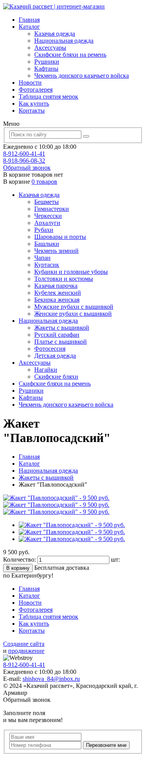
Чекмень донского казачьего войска (81, 75)
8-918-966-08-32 (24, 160)
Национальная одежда (63, 40)
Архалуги (47, 222)
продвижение (26, 650)
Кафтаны (46, 68)
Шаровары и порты (60, 236)
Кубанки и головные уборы (71, 271)
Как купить (34, 103)
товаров (44, 181)
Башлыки (46, 243)
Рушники (46, 61)
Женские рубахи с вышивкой (73, 313)
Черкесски (48, 215)
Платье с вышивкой (60, 341)
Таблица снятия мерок (48, 96)
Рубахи (43, 229)
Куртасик (46, 264)
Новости (30, 82)
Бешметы (46, 201)
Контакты (32, 110)
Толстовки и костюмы (63, 278)
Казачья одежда (54, 33)
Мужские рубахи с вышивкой (73, 306)
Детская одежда (55, 355)
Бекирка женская (56, 299)
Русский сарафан (56, 334)
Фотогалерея (36, 89)
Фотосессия (49, 348)
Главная (29, 19)
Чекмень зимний (56, 250)
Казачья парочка (55, 285)
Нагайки (45, 369)
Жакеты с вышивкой (61, 327)
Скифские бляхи (56, 376)
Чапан (42, 257)
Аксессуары (50, 47)
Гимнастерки (51, 208)
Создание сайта (23, 643)
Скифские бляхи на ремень (70, 54)
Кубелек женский (57, 292)
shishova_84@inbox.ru (51, 678)
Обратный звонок (27, 167)
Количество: (20, 559)
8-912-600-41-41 (24, 153)
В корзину (18, 568)
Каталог (29, 26)
